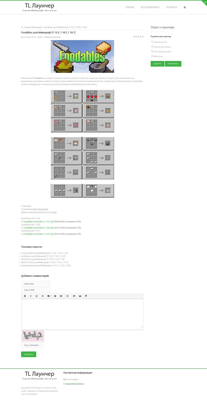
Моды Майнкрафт (53, 37)
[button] (24, 296)
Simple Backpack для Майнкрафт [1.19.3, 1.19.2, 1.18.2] (46, 265)
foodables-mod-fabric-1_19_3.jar (39, 221)
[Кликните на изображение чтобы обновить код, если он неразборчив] (33, 341)
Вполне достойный (162, 47)
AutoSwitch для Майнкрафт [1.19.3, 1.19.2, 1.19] (42, 259)
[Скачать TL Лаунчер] (39, 7)
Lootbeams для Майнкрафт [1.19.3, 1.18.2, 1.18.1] (43, 256)
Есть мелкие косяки (162, 52)
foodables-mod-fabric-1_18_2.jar (39, 228)
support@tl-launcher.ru (75, 384)
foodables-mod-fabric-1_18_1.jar (39, 234)
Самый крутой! (160, 42)
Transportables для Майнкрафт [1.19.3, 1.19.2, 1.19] (44, 253)
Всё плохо (158, 56)
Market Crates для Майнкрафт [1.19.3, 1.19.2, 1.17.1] (44, 262)
